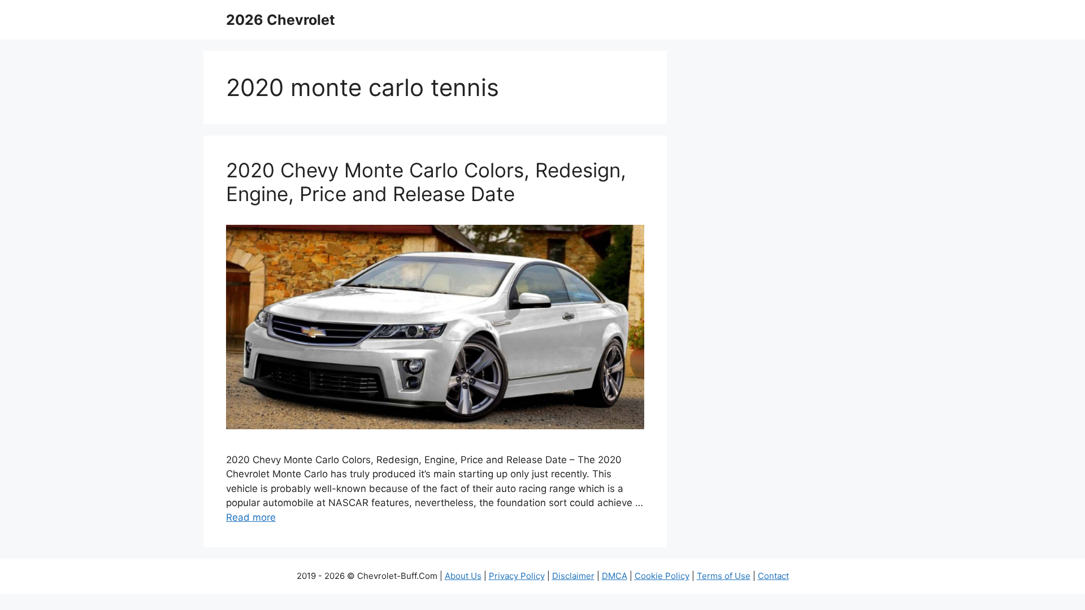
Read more (251, 517)
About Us (463, 575)
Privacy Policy (517, 575)
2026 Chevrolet (280, 19)
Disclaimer (573, 575)
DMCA (614, 575)
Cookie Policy (662, 575)
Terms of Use (723, 575)
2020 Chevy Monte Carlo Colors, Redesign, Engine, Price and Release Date (426, 182)
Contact (773, 575)
